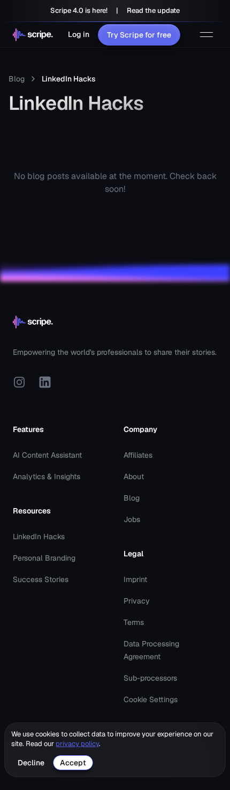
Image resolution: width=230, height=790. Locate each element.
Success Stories (40, 579)
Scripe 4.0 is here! (79, 10)
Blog (17, 79)
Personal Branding (44, 558)
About (134, 476)
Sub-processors (150, 678)
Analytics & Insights (46, 476)
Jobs (132, 519)
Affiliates (138, 455)
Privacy (137, 601)
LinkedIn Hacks (39, 536)
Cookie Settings (151, 699)
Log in (78, 34)
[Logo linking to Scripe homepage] (33, 34)
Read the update (153, 10)
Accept (73, 762)
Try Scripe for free (139, 35)
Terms (134, 622)
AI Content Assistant (47, 455)
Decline (31, 762)
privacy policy (77, 743)
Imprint (135, 579)
